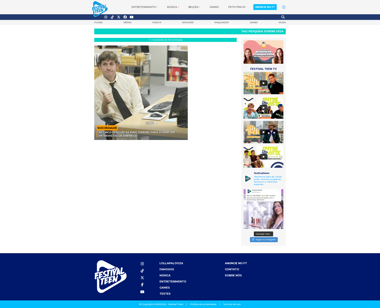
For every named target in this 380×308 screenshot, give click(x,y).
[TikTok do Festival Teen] (112, 17)
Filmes (98, 22)
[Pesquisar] (283, 17)
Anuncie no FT (265, 7)
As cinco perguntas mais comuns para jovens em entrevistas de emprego (137, 134)
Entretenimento (144, 7)
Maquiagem (221, 22)
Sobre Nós (233, 275)
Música (172, 7)
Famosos (167, 269)
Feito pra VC (237, 7)
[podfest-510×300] (263, 51)
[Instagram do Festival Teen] (106, 17)
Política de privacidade (203, 304)
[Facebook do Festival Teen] (125, 17)
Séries (128, 22)
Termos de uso (232, 304)
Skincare (188, 22)
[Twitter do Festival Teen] (119, 17)
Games (214, 7)
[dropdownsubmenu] (284, 7)
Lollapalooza (171, 263)
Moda (282, 22)
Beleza (193, 7)
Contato (232, 269)
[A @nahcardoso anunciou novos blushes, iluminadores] (263, 209)
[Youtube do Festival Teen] (132, 17)
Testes (165, 293)
